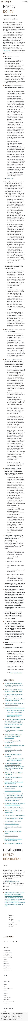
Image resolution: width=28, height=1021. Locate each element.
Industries (6, 993)
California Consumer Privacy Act (12, 727)
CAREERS (5, 975)
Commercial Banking (8, 952)
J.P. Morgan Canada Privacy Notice (13, 791)
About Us (5, 984)
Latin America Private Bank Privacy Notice (14, 708)
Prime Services (7, 963)
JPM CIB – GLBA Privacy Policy (12, 824)
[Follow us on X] (7, 941)
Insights (5, 995)
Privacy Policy (12, 1019)
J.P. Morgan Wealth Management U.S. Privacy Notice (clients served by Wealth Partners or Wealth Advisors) (14, 685)
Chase (5, 1011)
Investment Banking (8, 957)
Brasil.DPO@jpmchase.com (12, 881)
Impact (5, 991)
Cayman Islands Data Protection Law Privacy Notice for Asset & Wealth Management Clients (13, 736)
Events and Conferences (8, 988)
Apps (5, 986)
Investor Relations (7, 997)
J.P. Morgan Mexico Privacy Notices (13, 821)
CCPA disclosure (6, 50)
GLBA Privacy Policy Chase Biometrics (13, 843)
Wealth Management (8, 970)
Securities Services (7, 967)
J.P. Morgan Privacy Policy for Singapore (14, 808)
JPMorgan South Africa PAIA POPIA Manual (15, 815)
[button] (26, 1012)
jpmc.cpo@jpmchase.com (16, 672)
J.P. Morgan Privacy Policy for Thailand (14, 818)
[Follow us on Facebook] (10, 941)
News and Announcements (9, 1001)
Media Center (6, 999)
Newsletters (6, 1004)
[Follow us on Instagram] (13, 941)
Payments (6, 961)
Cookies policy (10, 178)
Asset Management (7, 950)
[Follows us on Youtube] (16, 941)
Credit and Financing (8, 954)
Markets (5, 959)
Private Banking (7, 965)
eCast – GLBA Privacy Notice (11, 836)
